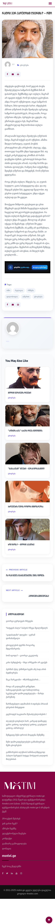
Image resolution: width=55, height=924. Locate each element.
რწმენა (31, 290)
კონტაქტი (7, 838)
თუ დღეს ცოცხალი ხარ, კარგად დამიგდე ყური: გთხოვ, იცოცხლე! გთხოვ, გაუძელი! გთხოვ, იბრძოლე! (26, 724)
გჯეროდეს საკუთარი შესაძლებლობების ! (26, 714)
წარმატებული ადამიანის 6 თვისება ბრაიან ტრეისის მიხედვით (27, 705)
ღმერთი (26, 297)
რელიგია (19, 290)
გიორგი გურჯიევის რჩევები (19, 392)
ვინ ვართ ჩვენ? (9, 823)
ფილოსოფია (12, 297)
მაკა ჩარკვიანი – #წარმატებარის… (23, 679)
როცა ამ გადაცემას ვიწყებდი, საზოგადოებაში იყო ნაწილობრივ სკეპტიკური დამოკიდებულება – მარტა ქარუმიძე (25, 691)
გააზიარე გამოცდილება (14, 843)
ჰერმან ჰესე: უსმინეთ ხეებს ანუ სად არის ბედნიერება (26, 671)
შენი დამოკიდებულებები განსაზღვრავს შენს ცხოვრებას (25, 743)
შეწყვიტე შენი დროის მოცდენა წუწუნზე (25, 735)
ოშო (8, 290)
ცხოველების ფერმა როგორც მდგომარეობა (25, 506)
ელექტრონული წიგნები (14, 833)
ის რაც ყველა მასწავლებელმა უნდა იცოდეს (25, 575)
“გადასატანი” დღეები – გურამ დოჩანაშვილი (26, 468)
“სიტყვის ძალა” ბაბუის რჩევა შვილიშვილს (25, 430)
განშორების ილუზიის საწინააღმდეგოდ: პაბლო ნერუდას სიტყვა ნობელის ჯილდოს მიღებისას (27, 755)
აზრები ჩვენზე (9, 828)
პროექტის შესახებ (11, 818)
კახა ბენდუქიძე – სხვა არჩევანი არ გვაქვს (26, 662)
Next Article (13, 590)
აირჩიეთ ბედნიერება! (39, 595)
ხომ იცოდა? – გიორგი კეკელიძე (21, 544)
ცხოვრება (24, 65)
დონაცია (6, 848)
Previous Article (18, 570)
